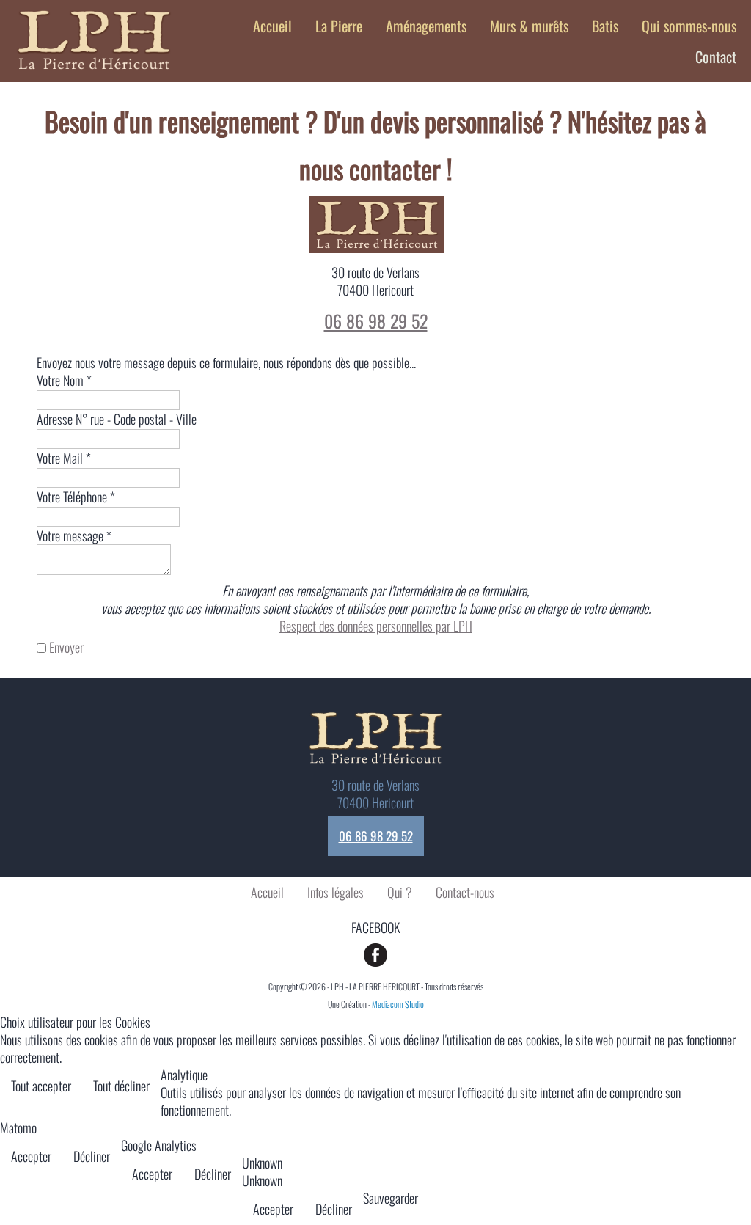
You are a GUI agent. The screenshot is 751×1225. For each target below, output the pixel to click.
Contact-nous (465, 892)
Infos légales (335, 892)
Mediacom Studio (398, 1004)
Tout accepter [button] (41, 1085)
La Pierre (338, 26)
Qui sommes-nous (689, 26)
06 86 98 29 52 (376, 320)
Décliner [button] (91, 1156)
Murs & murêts (529, 26)
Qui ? (399, 892)
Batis (605, 26)
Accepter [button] (31, 1156)
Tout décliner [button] (121, 1085)
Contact (715, 56)
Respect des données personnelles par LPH (375, 625)
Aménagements (426, 26)
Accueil (272, 26)
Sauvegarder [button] (390, 1198)
